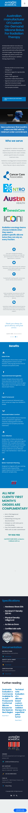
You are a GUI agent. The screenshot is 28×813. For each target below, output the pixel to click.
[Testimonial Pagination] (10, 359)
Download (8, 679)
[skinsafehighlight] (13, 655)
